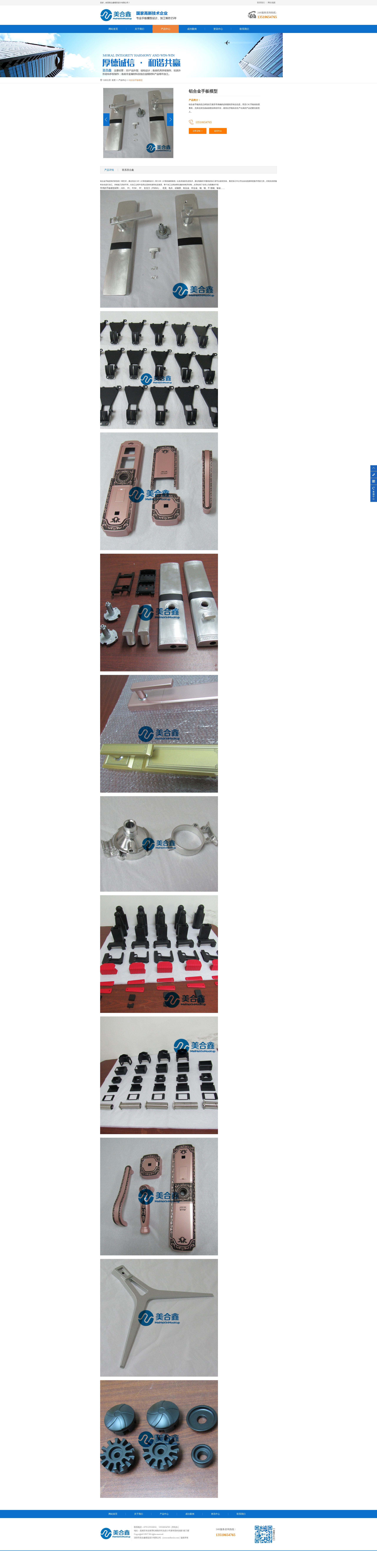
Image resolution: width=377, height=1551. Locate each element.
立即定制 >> (198, 131)
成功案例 (192, 29)
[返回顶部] (373, 468)
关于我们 (139, 29)
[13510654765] (373, 474)
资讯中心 (218, 29)
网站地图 (271, 2)
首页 (114, 80)
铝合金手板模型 (136, 80)
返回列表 (218, 131)
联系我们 (261, 2)
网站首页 (113, 29)
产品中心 (165, 29)
